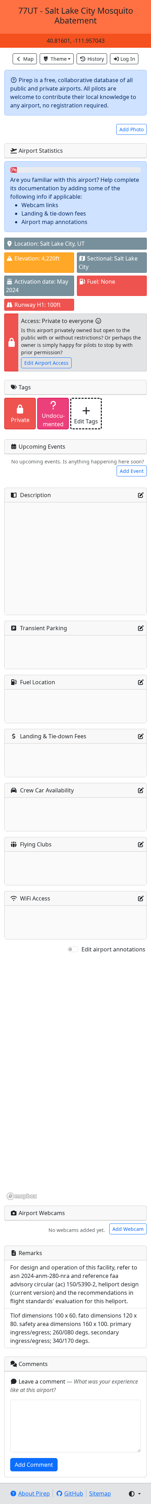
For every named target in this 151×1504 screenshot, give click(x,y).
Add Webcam (128, 1229)
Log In (127, 58)
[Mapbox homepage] (21, 1196)
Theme (59, 58)
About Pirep (34, 1493)
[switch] (73, 949)
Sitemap (100, 1493)
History (95, 58)
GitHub (73, 1493)
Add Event (132, 471)
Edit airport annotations (113, 949)
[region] (75, 1077)
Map (28, 58)
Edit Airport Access (46, 362)
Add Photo (131, 129)
